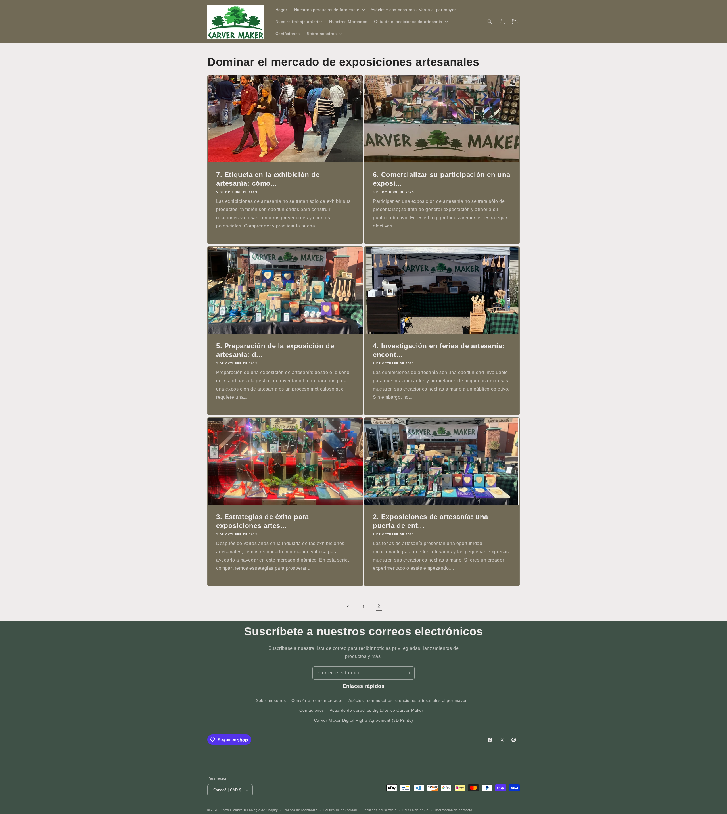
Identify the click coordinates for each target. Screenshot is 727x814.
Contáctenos (311, 710)
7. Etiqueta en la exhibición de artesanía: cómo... (268, 179)
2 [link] (378, 606)
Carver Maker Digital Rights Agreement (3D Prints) (363, 720)
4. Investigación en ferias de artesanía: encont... (439, 350)
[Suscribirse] (408, 673)
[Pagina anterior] (348, 606)
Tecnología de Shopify (260, 810)
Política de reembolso (300, 809)
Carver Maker (231, 810)
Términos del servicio (380, 809)
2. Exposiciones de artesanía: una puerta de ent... (430, 521)
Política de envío (415, 809)
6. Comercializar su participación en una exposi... (441, 179)
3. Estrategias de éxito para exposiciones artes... (262, 521)
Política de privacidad (340, 809)
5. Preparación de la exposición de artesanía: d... (275, 350)
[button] (329, 10)
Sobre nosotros (271, 700)
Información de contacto (453, 809)
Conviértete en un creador (317, 700)
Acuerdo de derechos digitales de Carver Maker (376, 710)
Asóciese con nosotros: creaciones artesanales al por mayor (407, 700)
